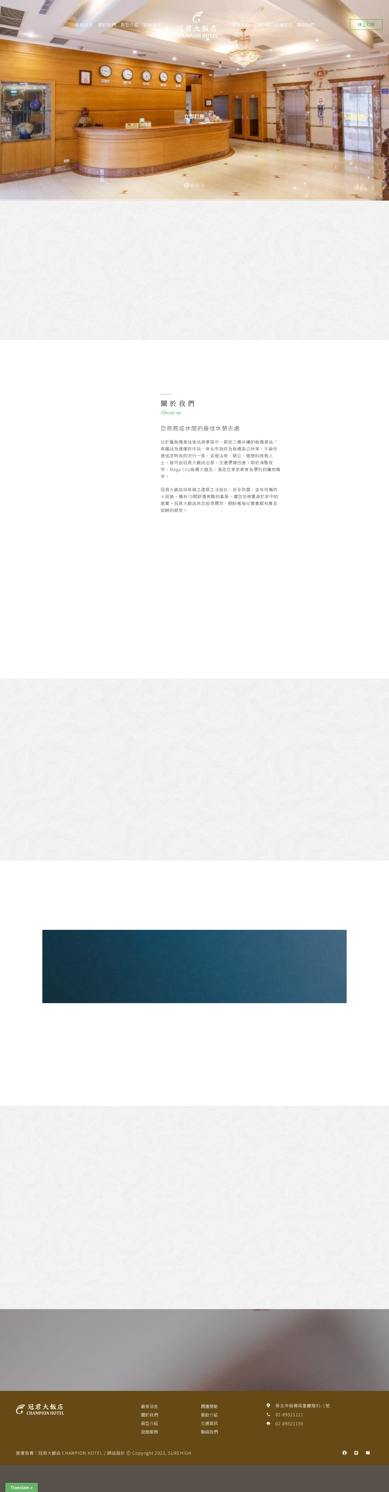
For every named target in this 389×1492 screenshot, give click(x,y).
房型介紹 (130, 24)
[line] (356, 1453)
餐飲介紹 (262, 24)
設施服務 (152, 24)
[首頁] (69, 1409)
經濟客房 (343, 809)
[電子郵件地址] (368, 1453)
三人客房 (216, 809)
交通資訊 (283, 24)
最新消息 (84, 24)
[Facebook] (344, 1453)
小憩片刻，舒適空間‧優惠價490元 (57, 282)
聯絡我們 (305, 24)
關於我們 (107, 24)
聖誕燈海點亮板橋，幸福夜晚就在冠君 (146, 282)
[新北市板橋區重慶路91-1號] (270, 1405)
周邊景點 (240, 24)
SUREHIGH (180, 1453)
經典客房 (89, 809)
